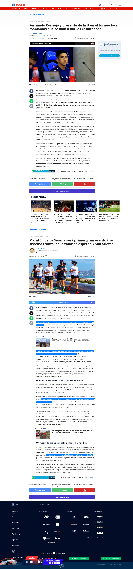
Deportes (15, 528)
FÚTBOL (26, 8)
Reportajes (16, 545)
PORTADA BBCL (16, 8)
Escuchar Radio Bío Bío (111, 9)
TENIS (52, 8)
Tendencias (16, 534)
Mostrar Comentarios (62, 191)
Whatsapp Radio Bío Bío (112, 558)
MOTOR (60, 8)
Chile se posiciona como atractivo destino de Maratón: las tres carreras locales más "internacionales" (73, 431)
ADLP (67, 8)
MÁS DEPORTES (89, 8)
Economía (15, 523)
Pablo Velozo (40, 248)
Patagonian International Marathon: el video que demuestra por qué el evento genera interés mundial (71, 340)
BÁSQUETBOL (36, 8)
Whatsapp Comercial (80, 558)
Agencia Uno (47, 35)
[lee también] (43, 342)
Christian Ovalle (37, 33)
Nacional (15, 511)
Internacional (16, 517)
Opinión (15, 540)
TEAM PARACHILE (76, 8)
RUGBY (45, 8)
